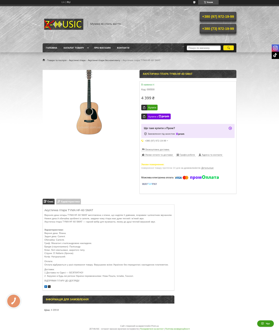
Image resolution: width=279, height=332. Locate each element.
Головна (51, 48)
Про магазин (102, 48)
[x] (49, 287)
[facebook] (45, 287)
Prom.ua (155, 326)
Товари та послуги (57, 60)
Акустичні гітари (77, 60)
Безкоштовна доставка (157, 149)
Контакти (123, 48)
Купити (152, 107)
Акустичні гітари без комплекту (104, 60)
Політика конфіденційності (177, 329)
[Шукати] (228, 47)
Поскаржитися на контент (152, 329)
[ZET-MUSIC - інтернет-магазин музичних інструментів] (64, 24)
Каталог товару (74, 48)
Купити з (153, 116)
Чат (268, 323)
